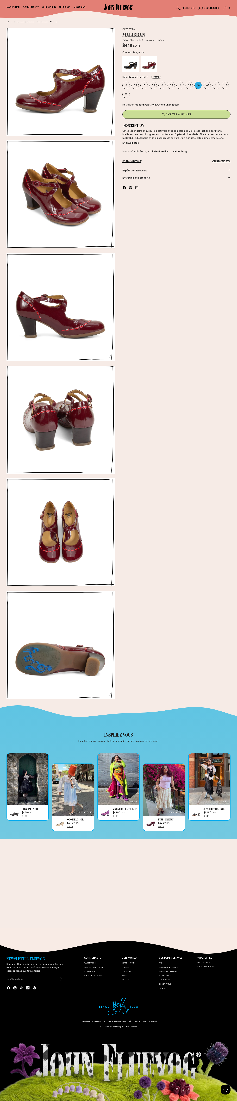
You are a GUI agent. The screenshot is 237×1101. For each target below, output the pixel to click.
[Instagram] (15, 988)
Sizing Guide (164, 976)
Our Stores (127, 971)
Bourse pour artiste (93, 967)
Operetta (128, 29)
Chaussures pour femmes (37, 22)
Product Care (165, 980)
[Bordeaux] (149, 64)
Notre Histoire (128, 963)
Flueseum (126, 967)
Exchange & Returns (168, 967)
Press (124, 976)
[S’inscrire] (62, 979)
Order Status (165, 984)
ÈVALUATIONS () (132, 161)
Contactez (164, 988)
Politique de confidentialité (117, 1021)
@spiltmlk (222, 802)
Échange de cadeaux (94, 976)
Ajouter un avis (221, 161)
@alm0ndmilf (176, 812)
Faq (160, 963)
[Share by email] (137, 188)
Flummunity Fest (91, 971)
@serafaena (39, 802)
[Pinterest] (34, 988)
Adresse (9, 22)
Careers (125, 980)
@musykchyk (130, 802)
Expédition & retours (134, 170)
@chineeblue (85, 812)
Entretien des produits (136, 178)
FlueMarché (89, 963)
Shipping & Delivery (168, 971)
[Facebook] (8, 988)
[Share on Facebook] (124, 188)
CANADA (204, 963)
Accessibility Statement (90, 1021)
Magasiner (20, 22)
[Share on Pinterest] (130, 188)
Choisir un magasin (168, 104)
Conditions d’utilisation (145, 1021)
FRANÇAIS (208, 966)
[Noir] (130, 64)
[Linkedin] (28, 988)
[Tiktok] (21, 988)
